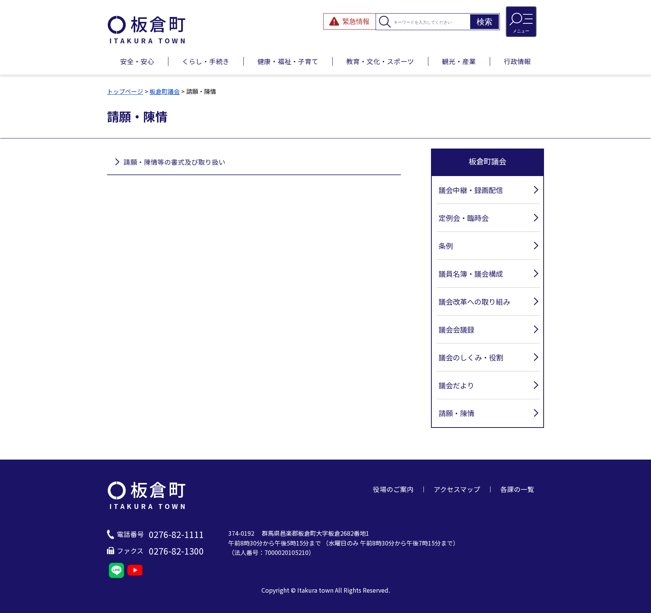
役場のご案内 (393, 489)
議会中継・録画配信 (471, 190)
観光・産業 (459, 61)
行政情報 (517, 61)
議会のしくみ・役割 (471, 357)
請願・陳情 (456, 413)
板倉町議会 (165, 91)
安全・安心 (137, 61)
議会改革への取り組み (474, 301)
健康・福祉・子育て (287, 61)
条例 (446, 246)
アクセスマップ (457, 489)
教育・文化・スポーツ (380, 61)
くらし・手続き (205, 61)
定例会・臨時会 (464, 218)
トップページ (125, 91)
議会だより (456, 385)
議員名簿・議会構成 (471, 273)
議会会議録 (456, 329)
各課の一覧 (517, 489)
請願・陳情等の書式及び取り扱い (174, 162)
